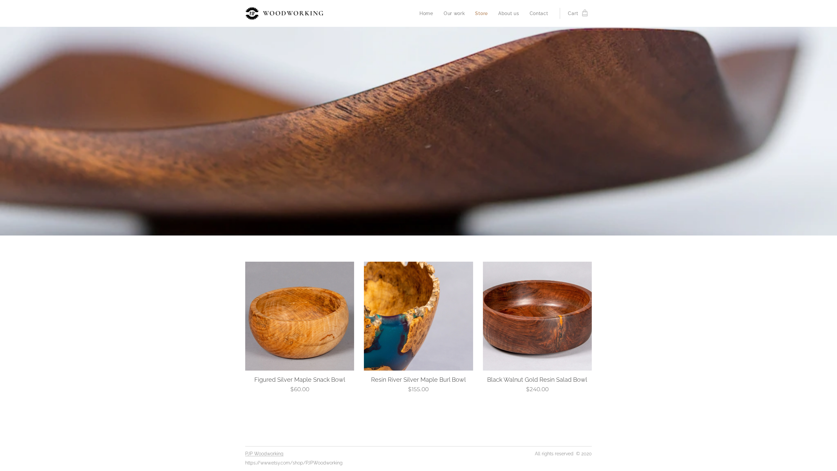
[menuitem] (428, 13)
